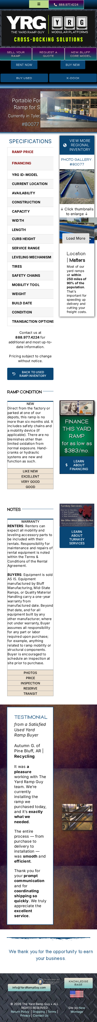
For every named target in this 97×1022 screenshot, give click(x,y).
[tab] (30, 403)
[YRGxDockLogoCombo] (48, 12)
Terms (52, 1011)
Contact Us (40, 1015)
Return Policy (20, 1011)
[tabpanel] (30, 437)
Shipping (39, 1011)
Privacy (25, 1015)
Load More (75, 238)
